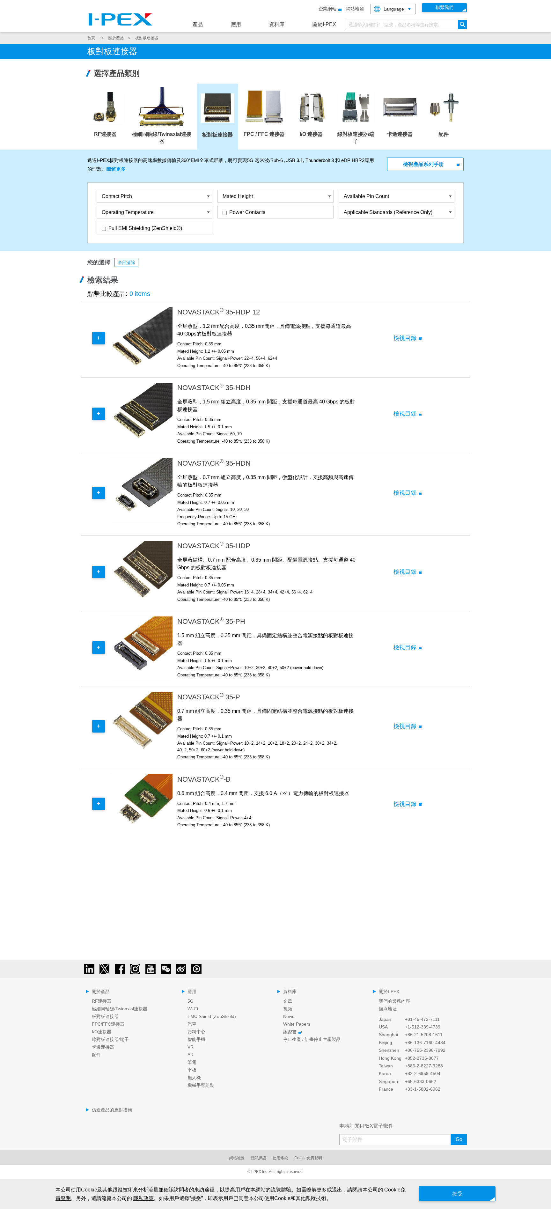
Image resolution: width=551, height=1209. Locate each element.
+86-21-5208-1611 (424, 1034)
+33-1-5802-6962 (422, 1089)
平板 (191, 1070)
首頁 (91, 38)
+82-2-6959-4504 (422, 1073)
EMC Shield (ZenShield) (211, 1016)
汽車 (191, 1024)
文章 (287, 1001)
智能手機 (196, 1039)
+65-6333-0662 (420, 1081)
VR (190, 1047)
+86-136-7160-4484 (425, 1042)
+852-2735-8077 (422, 1058)
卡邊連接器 (103, 1047)
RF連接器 (101, 1001)
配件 (96, 1054)
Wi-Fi (192, 1008)
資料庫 (276, 24)
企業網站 (327, 8)
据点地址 (388, 1008)
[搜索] (462, 24)
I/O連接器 (101, 1031)
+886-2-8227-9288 (424, 1065)
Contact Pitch (117, 196)
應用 (236, 24)
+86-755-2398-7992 (425, 1050)
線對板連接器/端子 (110, 1039)
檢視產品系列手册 (423, 164)
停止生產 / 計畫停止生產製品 (312, 1039)
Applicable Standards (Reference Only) (388, 212)
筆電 (191, 1062)
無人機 (194, 1077)
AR (190, 1054)
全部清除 (126, 262)
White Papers (296, 1024)
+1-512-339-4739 (422, 1026)
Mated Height (238, 196)
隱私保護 (258, 1158)
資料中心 (196, 1031)
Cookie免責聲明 (308, 1158)
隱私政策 (143, 1198)
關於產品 (116, 38)
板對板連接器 (105, 1016)
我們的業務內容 (394, 1001)
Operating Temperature (128, 212)
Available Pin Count (366, 196)
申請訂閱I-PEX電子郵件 (366, 1126)
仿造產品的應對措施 (112, 1109)
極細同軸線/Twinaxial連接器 (119, 1008)
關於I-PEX (324, 24)
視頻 (287, 1008)
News (288, 1016)
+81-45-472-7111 (422, 1019)
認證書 (290, 1031)
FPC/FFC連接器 (108, 1024)
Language (394, 8)
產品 (198, 24)
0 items (139, 293)
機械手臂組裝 (200, 1085)
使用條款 (280, 1158)
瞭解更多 (116, 169)
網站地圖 (355, 8)
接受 (457, 1194)
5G (190, 1001)
